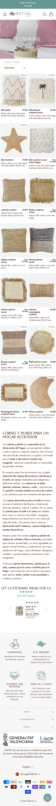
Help (27, 712)
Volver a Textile (12, 62)
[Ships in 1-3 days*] (41, 675)
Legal (27, 727)
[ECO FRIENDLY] (41, 644)
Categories (27, 719)
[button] (11, 608)
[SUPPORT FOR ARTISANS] (15, 675)
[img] (26, 592)
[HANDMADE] (15, 644)
